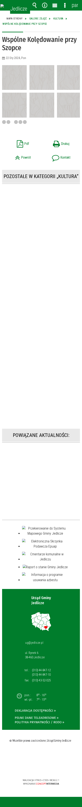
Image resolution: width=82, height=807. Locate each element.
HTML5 (34, 767)
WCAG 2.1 (53, 767)
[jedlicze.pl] (2, 6)
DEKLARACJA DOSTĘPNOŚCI (34, 710)
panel (75, 5)
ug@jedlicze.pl (34, 642)
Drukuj (56, 142)
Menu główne (55, 5)
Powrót (18, 156)
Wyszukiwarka (34, 5)
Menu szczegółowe (65, 5)
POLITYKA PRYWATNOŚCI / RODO (38, 722)
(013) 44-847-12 (41, 670)
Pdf (17, 142)
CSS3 (40, 767)
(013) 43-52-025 (41, 680)
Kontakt (57, 156)
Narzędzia (44, 5)
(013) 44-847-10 (41, 675)
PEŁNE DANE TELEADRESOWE (35, 718)
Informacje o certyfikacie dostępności (41, 753)
